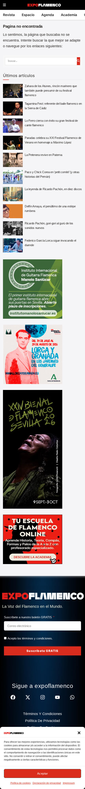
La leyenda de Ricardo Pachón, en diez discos (53, 189)
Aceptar (42, 773)
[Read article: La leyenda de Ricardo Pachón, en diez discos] (13, 194)
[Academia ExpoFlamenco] (32, 539)
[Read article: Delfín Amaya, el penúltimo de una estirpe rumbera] (13, 211)
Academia (69, 15)
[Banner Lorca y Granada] (32, 354)
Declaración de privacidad (47, 783)
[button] (79, 733)
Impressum (69, 783)
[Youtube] (57, 697)
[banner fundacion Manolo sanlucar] (32, 289)
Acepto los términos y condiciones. (30, 638)
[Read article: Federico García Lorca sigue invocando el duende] (13, 245)
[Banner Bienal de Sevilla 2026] (32, 449)
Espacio (28, 15)
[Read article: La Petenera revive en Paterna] (13, 160)
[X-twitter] (27, 697)
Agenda (47, 15)
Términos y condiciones (42, 714)
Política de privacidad (42, 721)
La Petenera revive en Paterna (43, 154)
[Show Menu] (4, 5)
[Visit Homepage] (44, 5)
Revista (9, 15)
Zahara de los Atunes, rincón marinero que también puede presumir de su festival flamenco (51, 90)
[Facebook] (13, 697)
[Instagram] (42, 697)
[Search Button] (78, 61)
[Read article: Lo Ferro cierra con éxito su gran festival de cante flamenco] (13, 126)
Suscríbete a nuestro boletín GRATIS (28, 617)
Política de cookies (20, 783)
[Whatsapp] (72, 697)
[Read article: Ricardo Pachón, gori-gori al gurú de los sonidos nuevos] (13, 228)
